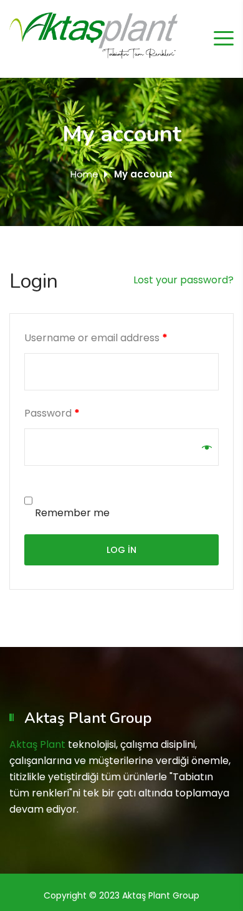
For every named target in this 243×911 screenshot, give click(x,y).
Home (84, 174)
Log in (121, 550)
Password (52, 413)
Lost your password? (183, 280)
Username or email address (96, 338)
